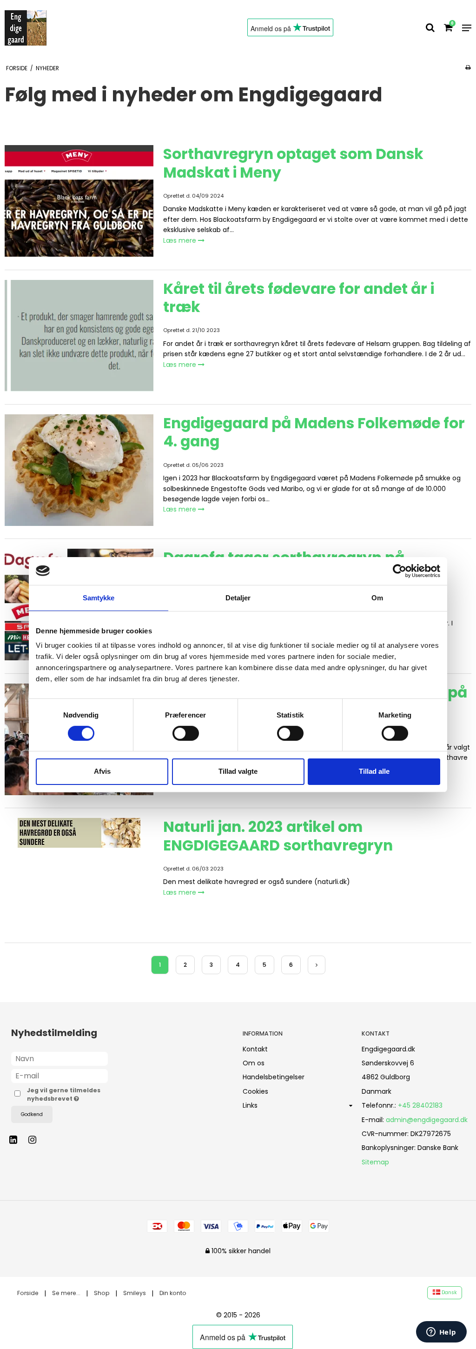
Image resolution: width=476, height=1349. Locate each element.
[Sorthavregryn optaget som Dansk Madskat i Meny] (79, 201)
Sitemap (375, 1162)
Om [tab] (377, 597)
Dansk (448, 1292)
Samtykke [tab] (99, 597)
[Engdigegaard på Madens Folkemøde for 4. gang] (79, 470)
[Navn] (59, 1058)
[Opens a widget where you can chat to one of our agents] (441, 1332)
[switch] (185, 733)
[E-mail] (59, 1075)
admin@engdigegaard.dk (427, 1119)
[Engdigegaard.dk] (34, 28)
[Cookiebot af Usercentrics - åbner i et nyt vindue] (399, 571)
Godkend (32, 1114)
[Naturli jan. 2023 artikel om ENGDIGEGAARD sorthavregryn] (79, 874)
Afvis (102, 771)
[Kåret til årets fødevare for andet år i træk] (79, 336)
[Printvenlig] (467, 67)
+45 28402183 (420, 1105)
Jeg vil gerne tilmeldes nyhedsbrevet (67, 1094)
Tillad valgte (238, 771)
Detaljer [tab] (238, 597)
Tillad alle (374, 771)
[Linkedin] (17, 1139)
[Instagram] (37, 1139)
